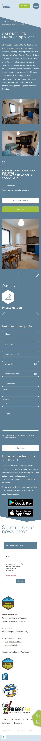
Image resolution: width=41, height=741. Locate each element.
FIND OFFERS (24, 5)
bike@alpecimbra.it (13, 645)
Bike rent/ (18, 723)
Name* (8, 334)
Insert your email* (12, 354)
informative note (10, 437)
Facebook (6, 652)
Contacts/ (15, 719)
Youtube (24, 652)
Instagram (16, 652)
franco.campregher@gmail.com (15, 190)
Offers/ (5, 719)
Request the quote (20, 200)
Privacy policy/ (7, 730)
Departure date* (12, 374)
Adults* (5, 389)
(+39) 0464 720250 (13, 642)
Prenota (20, 209)
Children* (6, 399)
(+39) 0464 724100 (13, 638)
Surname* (9, 344)
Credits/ (30, 730)
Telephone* (10, 383)
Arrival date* (10, 364)
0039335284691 (9, 185)
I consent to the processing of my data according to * (21, 436)
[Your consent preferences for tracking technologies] (4, 737)
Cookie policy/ (20, 730)
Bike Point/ (6, 723)
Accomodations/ (30, 719)
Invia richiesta (20, 448)
